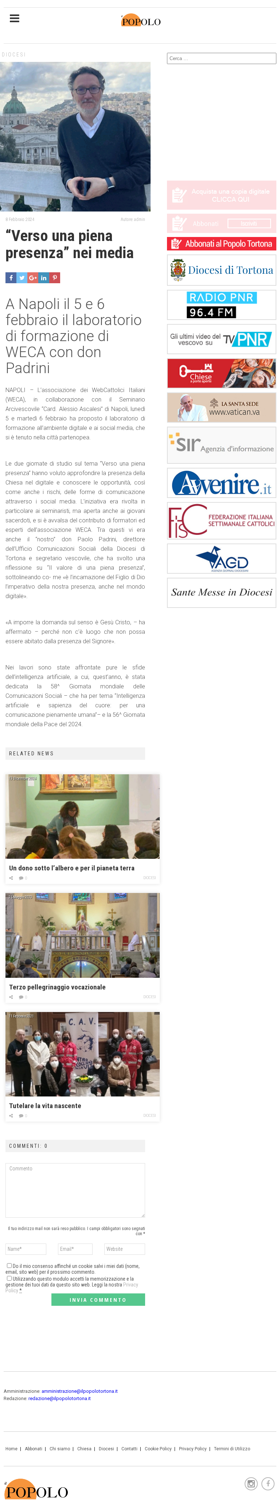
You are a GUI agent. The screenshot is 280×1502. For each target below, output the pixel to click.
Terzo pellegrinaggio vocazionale (57, 987)
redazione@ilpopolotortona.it (59, 1398)
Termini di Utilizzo (232, 1448)
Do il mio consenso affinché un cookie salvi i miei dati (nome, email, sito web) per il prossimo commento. (72, 1269)
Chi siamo (60, 1448)
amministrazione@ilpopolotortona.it (80, 1391)
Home (11, 1448)
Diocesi (14, 55)
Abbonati (33, 1448)
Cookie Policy (158, 1448)
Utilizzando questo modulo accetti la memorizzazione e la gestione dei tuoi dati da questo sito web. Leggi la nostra (71, 1284)
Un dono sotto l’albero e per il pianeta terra (72, 868)
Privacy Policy (193, 1448)
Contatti (129, 1448)
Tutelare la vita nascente (45, 1106)
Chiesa (84, 1448)
